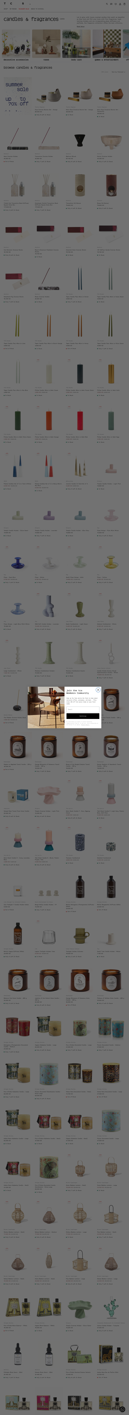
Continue (83, 716)
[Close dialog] (98, 689)
